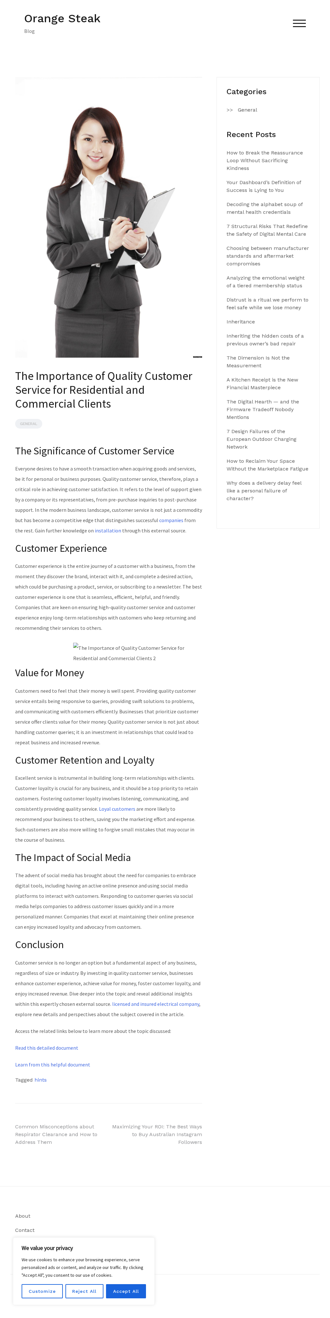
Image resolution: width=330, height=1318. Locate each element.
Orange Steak (62, 18)
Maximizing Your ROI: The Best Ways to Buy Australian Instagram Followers (157, 1134)
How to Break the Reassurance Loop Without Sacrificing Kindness (265, 160)
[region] (84, 1271)
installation (108, 530)
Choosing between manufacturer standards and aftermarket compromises (268, 256)
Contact (24, 1230)
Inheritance (241, 322)
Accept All (126, 1291)
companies (171, 520)
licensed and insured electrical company (155, 1004)
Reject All (84, 1291)
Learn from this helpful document (52, 1064)
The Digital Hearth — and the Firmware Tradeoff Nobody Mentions (263, 409)
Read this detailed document (46, 1048)
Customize (42, 1291)
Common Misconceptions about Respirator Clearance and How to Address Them (56, 1134)
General (28, 423)
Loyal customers (117, 809)
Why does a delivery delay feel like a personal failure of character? (264, 490)
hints (40, 1080)
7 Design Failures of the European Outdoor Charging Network (261, 439)
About (22, 1216)
